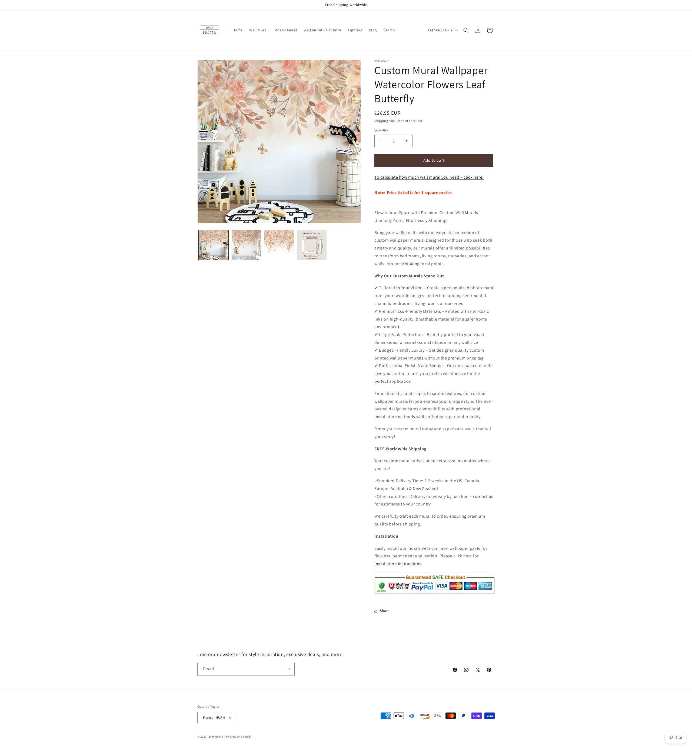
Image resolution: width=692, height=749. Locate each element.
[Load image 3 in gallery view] (279, 245)
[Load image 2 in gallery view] (246, 245)
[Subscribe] (288, 669)
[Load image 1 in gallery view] (214, 245)
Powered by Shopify (238, 736)
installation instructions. (398, 564)
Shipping (381, 121)
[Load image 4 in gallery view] (312, 245)
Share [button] (385, 610)
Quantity (381, 130)
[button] (466, 30)
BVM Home (215, 736)
